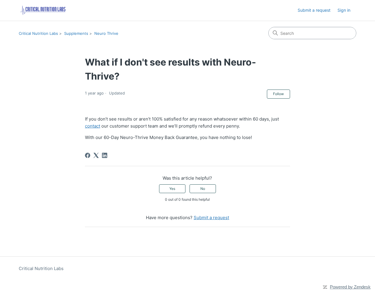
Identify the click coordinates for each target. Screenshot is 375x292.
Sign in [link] (344, 10)
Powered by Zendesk (350, 286)
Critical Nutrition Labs (38, 33)
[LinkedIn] (104, 155)
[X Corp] (96, 155)
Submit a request (314, 10)
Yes (172, 188)
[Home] (43, 10)
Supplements (76, 33)
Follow (278, 94)
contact (92, 126)
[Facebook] (87, 155)
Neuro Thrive (106, 33)
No (202, 188)
